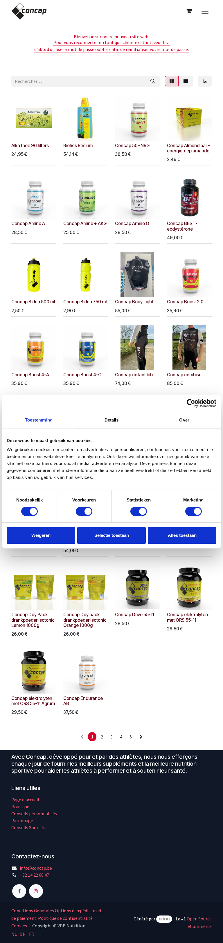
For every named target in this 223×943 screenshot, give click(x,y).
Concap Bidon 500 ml (33, 301)
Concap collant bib (134, 374)
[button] (20, 132)
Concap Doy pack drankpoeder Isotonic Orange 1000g (85, 620)
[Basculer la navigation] (205, 11)
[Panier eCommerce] (189, 11)
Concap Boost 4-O (82, 374)
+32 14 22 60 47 (34, 875)
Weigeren (41, 535)
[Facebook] (19, 891)
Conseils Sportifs (28, 827)
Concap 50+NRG (132, 145)
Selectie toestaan (111, 535)
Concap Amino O (132, 223)
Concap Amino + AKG (85, 223)
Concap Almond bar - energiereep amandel (188, 148)
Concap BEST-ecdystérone (182, 226)
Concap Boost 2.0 (185, 301)
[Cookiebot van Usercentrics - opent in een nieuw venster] (191, 403)
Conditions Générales (32, 910)
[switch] (84, 511)
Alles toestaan (182, 535)
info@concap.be (36, 868)
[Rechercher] (152, 81)
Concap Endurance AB (83, 701)
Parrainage (22, 820)
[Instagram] (36, 891)
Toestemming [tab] (39, 419)
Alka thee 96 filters (30, 145)
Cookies (19, 926)
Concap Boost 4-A (30, 374)
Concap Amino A (28, 223)
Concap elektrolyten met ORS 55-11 (187, 617)
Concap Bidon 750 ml (85, 301)
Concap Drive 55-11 (134, 614)
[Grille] (172, 81)
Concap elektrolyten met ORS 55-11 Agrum (33, 701)
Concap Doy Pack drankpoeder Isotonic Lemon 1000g (33, 620)
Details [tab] (112, 419)
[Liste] (186, 81)
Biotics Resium (78, 145)
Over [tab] (184, 419)
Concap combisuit (185, 374)
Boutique (20, 806)
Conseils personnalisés (34, 813)
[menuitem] (14, 933)
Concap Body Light (134, 301)
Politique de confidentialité (65, 918)
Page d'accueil (25, 799)
